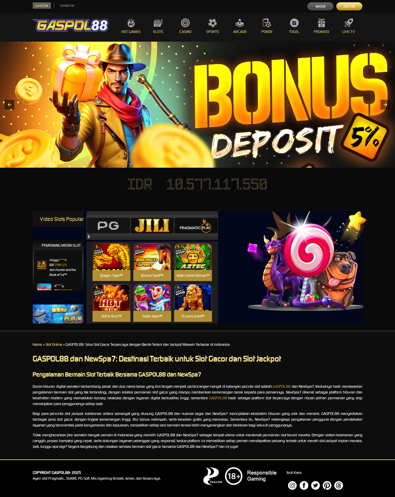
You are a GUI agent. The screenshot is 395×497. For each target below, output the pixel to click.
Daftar (349, 6)
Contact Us (67, 5)
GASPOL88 (282, 386)
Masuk (320, 6)
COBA (111, 249)
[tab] (108, 225)
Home (37, 344)
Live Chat (42, 5)
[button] (9, 105)
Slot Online (53, 344)
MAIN (111, 262)
